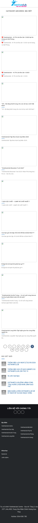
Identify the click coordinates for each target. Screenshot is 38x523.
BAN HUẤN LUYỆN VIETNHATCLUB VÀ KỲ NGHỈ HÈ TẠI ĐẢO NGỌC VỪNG (21, 392)
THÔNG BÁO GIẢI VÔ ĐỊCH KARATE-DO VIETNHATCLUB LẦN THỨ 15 (21, 370)
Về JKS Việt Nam (14, 376)
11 (17, 350)
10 (12, 350)
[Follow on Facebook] (15, 412)
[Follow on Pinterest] (19, 412)
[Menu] (5, 5)
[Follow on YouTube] (22, 412)
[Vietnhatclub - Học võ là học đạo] (19, 3)
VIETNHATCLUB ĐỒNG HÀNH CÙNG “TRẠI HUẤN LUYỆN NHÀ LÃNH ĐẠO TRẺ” (20, 384)
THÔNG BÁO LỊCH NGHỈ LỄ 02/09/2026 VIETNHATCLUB (22, 363)
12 (22, 350)
